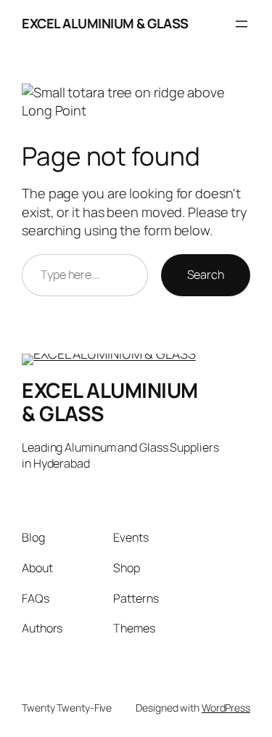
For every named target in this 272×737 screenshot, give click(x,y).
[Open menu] (241, 24)
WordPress (226, 707)
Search (205, 274)
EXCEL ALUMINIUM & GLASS (105, 23)
